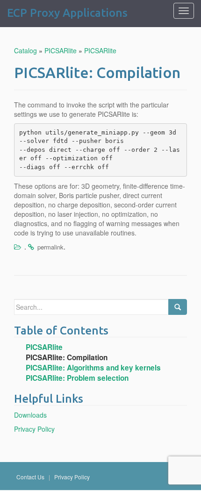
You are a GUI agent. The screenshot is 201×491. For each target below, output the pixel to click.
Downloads (30, 415)
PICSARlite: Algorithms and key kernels (93, 368)
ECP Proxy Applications (67, 13)
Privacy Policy (34, 429)
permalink (50, 246)
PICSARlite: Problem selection (77, 378)
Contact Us (31, 477)
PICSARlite (60, 50)
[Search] (177, 307)
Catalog (25, 50)
